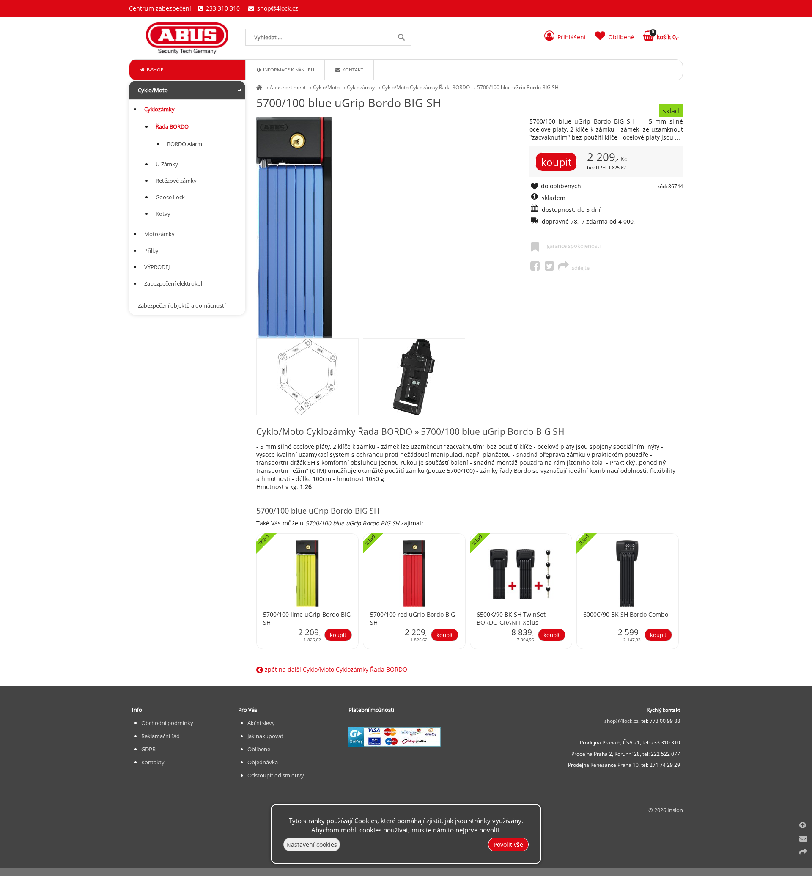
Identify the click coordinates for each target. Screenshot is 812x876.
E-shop (154, 69)
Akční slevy (261, 723)
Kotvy (163, 213)
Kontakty (153, 762)
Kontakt (352, 69)
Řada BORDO (172, 126)
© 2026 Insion (665, 810)
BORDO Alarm (184, 144)
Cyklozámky (361, 87)
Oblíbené (258, 749)
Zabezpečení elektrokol (173, 283)
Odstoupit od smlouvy (275, 775)
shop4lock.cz (276, 8)
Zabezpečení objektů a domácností (181, 305)
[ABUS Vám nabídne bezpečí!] (259, 87)
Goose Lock (170, 197)
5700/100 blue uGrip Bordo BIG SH (518, 87)
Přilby (151, 250)
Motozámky (159, 234)
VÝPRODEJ (157, 267)
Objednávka (262, 762)
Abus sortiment (288, 87)
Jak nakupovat (265, 736)
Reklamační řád (160, 736)
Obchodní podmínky (167, 723)
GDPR (148, 749)
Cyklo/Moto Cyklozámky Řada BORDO (426, 87)
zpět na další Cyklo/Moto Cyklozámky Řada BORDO (335, 669)
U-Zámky (167, 164)
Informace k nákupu (288, 69)
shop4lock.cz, (622, 721)
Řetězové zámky (176, 180)
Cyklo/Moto (326, 87)
